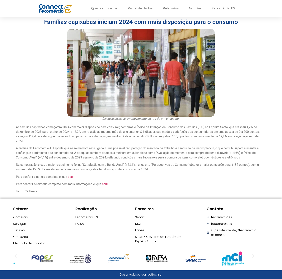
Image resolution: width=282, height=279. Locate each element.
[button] (15, 255)
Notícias (195, 8)
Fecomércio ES (223, 8)
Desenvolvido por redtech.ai (141, 274)
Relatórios (171, 8)
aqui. (71, 177)
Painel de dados (140, 8)
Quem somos (102, 8)
